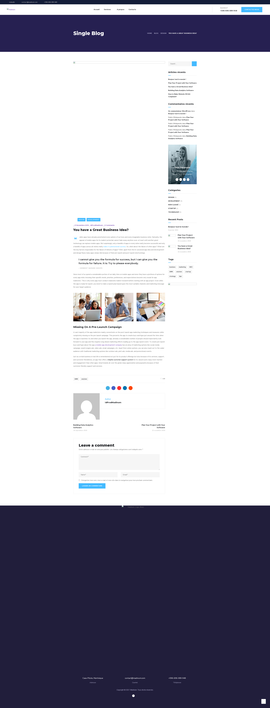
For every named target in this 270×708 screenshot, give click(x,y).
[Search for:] (182, 64)
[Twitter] (108, 388)
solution (84, 379)
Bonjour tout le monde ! (177, 79)
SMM (76, 379)
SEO (190, 267)
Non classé (173, 205)
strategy (172, 276)
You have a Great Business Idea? (180, 87)
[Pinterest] (119, 388)
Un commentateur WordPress (179, 111)
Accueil (97, 9)
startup (188, 272)
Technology (173, 212)
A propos (120, 9)
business (172, 267)
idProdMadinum (96, 225)
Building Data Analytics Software (181, 90)
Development (93, 219)
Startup (172, 208)
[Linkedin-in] (133, 695)
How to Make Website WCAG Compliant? (179, 95)
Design (163, 33)
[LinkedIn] (125, 388)
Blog (156, 33)
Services (107, 9)
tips (180, 276)
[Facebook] (113, 388)
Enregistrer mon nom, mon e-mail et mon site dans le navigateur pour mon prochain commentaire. (117, 480)
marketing (182, 267)
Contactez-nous (252, 10)
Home (149, 33)
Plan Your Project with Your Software (182, 83)
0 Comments (110, 225)
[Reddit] (131, 388)
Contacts (132, 9)
